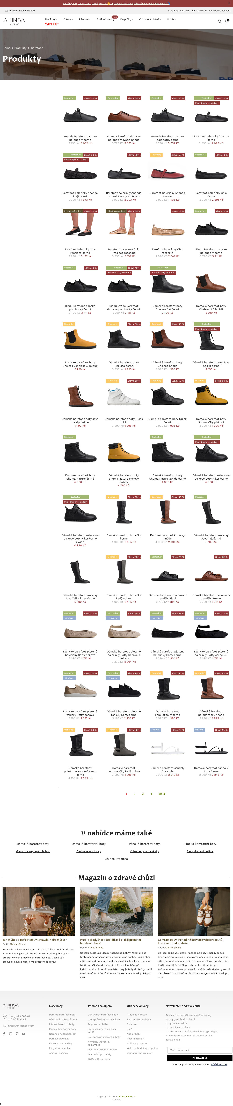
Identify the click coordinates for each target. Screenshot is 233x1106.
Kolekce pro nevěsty (144, 851)
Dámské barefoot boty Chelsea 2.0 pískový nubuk (80, 364)
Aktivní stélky (107, 19)
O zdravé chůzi (149, 19)
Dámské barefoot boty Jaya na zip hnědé (80, 420)
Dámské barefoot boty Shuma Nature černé (80, 477)
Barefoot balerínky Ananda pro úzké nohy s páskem (123, 194)
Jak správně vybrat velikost (104, 1019)
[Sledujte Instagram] (10, 1034)
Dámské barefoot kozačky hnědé (167, 537)
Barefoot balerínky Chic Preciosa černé (80, 251)
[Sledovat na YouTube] (23, 1034)
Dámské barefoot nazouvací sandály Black (167, 596)
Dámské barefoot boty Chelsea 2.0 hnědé (211, 307)
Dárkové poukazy (88, 851)
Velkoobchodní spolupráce (142, 1048)
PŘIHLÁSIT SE (200, 1058)
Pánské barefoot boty (144, 843)
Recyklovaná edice (200, 851)
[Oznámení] (116, 3)
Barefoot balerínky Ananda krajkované (80, 194)
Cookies (116, 1099)
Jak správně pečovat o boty (104, 1037)
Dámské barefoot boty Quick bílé (124, 420)
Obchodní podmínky (100, 1054)
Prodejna (173, 10)
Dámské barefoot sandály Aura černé (211, 769)
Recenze (132, 1024)
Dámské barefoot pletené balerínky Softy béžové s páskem (124, 655)
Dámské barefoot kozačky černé (123, 537)
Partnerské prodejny (139, 1019)
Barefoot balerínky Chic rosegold (167, 251)
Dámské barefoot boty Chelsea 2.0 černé (167, 307)
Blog (129, 1029)
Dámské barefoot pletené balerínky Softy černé (167, 653)
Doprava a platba (98, 1024)
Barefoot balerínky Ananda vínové (167, 194)
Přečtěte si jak (219, 1064)
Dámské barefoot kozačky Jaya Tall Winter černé (80, 596)
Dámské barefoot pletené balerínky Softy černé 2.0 (211, 653)
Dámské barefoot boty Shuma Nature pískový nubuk (124, 479)
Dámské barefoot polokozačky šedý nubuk (123, 769)
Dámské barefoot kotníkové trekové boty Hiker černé (211, 477)
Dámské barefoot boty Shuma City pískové (211, 420)
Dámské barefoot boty (33, 843)
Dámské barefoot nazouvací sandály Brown (211, 596)
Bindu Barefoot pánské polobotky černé (80, 307)
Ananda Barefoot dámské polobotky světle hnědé (124, 138)
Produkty (20, 48)
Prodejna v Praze (137, 1014)
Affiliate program (137, 1043)
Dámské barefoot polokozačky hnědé (211, 713)
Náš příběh (133, 1033)
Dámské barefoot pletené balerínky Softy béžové (80, 653)
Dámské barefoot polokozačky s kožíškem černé (80, 771)
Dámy (67, 19)
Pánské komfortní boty (200, 843)
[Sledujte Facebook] (4, 1034)
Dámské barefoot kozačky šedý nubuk (123, 596)
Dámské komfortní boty (89, 843)
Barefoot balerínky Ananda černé (211, 138)
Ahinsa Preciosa (116, 858)
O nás (170, 19)
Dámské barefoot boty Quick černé (167, 420)
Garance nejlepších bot (33, 851)
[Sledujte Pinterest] (17, 1034)
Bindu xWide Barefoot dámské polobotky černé (123, 307)
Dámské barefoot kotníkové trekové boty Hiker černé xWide (80, 539)
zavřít (4, 3)
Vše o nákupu (199, 10)
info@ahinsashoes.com (22, 10)
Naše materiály (135, 1038)
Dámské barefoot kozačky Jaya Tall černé (211, 537)
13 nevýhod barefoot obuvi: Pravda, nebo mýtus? (35, 940)
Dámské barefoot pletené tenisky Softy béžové (80, 713)
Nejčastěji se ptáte (99, 1059)
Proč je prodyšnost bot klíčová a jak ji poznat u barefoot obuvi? (110, 941)
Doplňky (125, 19)
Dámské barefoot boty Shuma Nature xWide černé (167, 477)
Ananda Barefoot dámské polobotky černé (80, 138)
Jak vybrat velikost (219, 10)
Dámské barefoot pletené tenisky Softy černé (124, 713)
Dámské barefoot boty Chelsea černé (124, 364)
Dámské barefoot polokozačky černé (167, 713)
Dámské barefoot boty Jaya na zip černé (211, 364)
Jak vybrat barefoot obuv (103, 1014)
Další (162, 793)
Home (6, 48)
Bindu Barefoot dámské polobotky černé (211, 251)
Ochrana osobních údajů (102, 1049)
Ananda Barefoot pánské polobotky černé (167, 138)
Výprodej (51, 23)
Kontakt (184, 10)
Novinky (50, 19)
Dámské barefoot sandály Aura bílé (167, 769)
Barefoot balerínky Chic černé (211, 194)
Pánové (84, 19)
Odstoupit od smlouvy (139, 1053)
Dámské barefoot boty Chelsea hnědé (167, 364)
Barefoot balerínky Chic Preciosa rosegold (123, 251)
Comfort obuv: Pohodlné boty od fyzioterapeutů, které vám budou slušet (190, 941)
